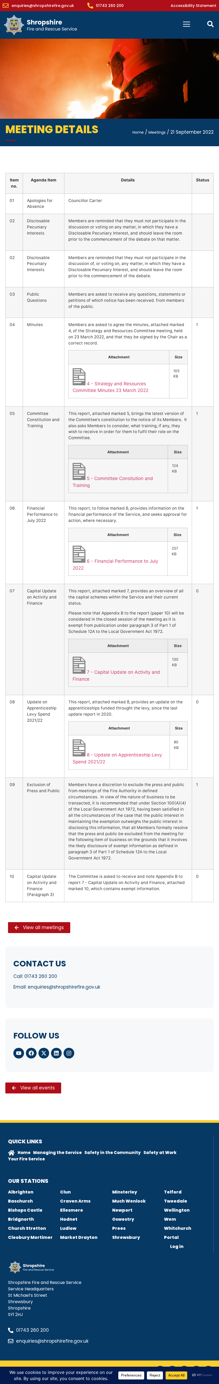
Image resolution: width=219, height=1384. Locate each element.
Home (138, 132)
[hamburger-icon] (187, 25)
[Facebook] (31, 1053)
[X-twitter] (43, 1053)
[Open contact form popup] (210, 24)
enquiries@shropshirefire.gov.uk (64, 987)
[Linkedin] (56, 1053)
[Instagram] (69, 1053)
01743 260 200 (40, 976)
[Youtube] (18, 1053)
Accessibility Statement (193, 5)
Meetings (157, 132)
